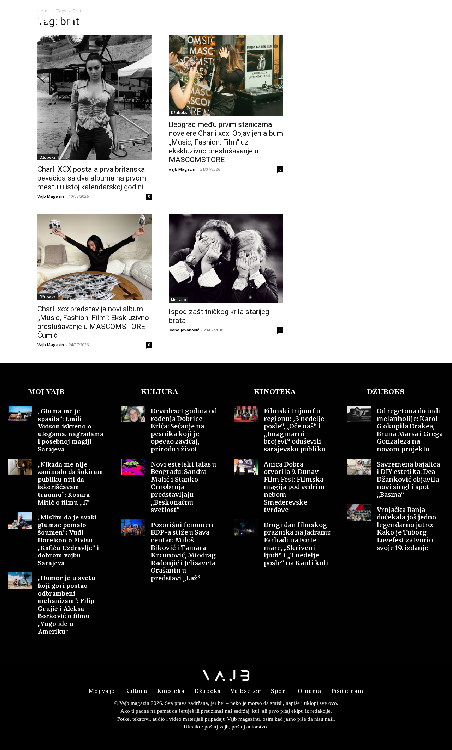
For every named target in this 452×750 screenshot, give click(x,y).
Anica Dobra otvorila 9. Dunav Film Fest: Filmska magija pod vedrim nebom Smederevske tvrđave (294, 487)
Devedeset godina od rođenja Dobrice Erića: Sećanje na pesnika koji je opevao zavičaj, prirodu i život (184, 430)
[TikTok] (435, 19)
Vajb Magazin (50, 196)
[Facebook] (409, 19)
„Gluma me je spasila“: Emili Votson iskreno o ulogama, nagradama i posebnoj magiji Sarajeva (70, 430)
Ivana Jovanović (184, 330)
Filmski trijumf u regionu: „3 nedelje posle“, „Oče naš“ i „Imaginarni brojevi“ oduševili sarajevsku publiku (295, 430)
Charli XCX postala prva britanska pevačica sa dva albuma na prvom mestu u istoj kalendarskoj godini (91, 178)
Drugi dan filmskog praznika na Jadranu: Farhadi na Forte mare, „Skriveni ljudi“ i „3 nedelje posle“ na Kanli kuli (297, 544)
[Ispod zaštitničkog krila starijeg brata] (226, 258)
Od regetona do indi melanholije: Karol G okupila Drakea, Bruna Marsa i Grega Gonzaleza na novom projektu (410, 430)
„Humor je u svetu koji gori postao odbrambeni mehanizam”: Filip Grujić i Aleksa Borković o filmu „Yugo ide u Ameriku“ (66, 604)
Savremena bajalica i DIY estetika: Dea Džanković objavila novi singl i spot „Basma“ (408, 479)
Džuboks (48, 157)
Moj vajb (178, 299)
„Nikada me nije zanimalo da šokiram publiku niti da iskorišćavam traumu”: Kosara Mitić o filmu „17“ (70, 483)
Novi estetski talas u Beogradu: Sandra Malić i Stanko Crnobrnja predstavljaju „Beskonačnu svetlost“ (183, 487)
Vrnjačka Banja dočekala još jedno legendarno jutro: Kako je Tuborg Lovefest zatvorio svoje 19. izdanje (406, 529)
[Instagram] (422, 19)
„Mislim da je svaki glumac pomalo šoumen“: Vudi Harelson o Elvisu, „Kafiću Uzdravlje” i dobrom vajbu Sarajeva (68, 540)
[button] (391, 19)
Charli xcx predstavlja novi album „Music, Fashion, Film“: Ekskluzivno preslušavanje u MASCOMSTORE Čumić (93, 322)
